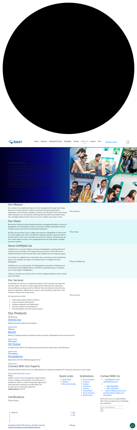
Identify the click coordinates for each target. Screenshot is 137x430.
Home (36, 141)
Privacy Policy (87, 391)
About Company (88, 379)
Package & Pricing (55, 141)
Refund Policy (87, 395)
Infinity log (14, 319)
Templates (67, 141)
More (100, 141)
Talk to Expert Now (15, 373)
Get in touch (26, 373)
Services (86, 384)
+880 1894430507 (112, 386)
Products (86, 382)
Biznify (12, 332)
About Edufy (66, 379)
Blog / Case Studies (69, 384)
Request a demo (111, 142)
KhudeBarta (15, 356)
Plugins (76, 141)
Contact (93, 141)
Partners (86, 388)
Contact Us (87, 386)
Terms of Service (89, 393)
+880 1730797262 (112, 388)
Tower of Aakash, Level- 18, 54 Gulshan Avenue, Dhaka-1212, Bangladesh (114, 393)
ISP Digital (14, 344)
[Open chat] (132, 425)
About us (84, 141)
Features (44, 141)
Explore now (12, 327)
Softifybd (28, 425)
